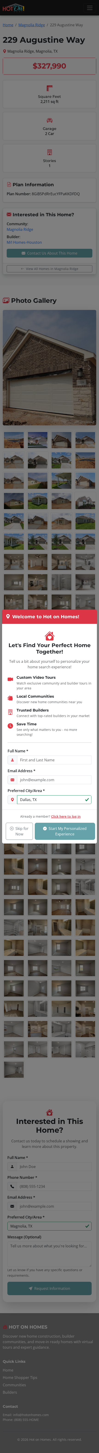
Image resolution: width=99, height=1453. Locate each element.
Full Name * (18, 751)
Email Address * (21, 770)
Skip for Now (22, 831)
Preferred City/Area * (26, 790)
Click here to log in (66, 816)
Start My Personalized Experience (68, 831)
